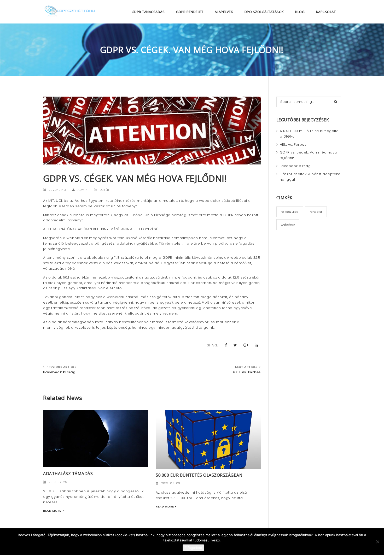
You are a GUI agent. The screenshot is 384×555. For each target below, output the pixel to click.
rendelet (316, 212)
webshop (288, 224)
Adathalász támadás (68, 473)
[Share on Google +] (245, 345)
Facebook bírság (59, 372)
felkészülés (290, 212)
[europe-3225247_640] (208, 439)
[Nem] (377, 541)
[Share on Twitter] (235, 345)
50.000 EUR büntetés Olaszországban (199, 475)
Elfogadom (193, 548)
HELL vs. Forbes (246, 372)
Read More (52, 511)
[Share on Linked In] (256, 345)
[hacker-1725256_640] (95, 438)
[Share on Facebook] (226, 345)
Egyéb (104, 190)
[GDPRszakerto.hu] (69, 11)
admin (83, 190)
